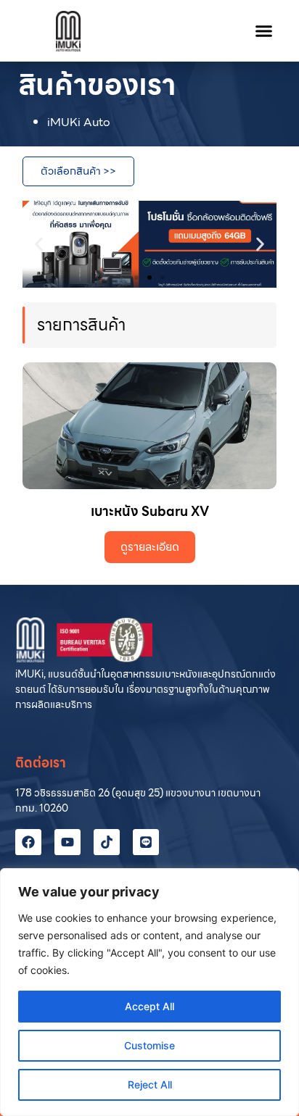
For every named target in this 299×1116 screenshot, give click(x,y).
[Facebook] (28, 842)
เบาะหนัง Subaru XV (150, 511)
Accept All (149, 1006)
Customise (149, 1045)
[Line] (146, 842)
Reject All (150, 1084)
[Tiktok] (107, 842)
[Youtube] (67, 842)
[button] (264, 31)
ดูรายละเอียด (149, 547)
